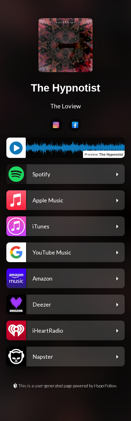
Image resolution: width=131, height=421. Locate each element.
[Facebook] (75, 125)
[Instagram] (56, 125)
